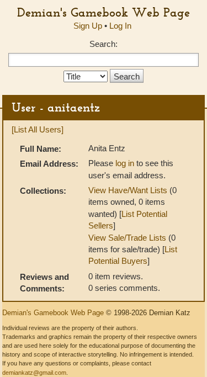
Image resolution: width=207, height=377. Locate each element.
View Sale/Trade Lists (127, 237)
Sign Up (87, 25)
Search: (103, 44)
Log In (120, 25)
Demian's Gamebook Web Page (103, 12)
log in (124, 163)
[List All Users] (37, 129)
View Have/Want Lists (127, 190)
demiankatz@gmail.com (34, 372)
